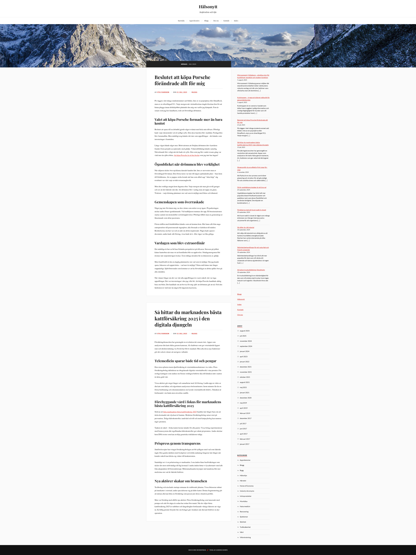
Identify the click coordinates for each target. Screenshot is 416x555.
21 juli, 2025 (182, 92)
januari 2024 (244, 351)
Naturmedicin (245, 506)
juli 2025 (243, 336)
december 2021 (245, 367)
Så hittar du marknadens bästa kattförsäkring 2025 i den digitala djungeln (188, 318)
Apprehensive (194, 20)
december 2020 (245, 398)
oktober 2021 (245, 377)
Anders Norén (222, 550)
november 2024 (246, 341)
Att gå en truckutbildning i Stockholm (251, 270)
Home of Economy (247, 486)
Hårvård (243, 481)
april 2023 (243, 356)
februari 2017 (245, 439)
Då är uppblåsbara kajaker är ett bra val (251, 187)
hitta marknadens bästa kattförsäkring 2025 (180, 411)
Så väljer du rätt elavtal (245, 227)
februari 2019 (245, 413)
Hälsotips (243, 475)
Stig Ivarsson (163, 92)
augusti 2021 (245, 382)
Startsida (181, 20)
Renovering (244, 512)
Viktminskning (245, 537)
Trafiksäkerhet (245, 527)
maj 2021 (243, 387)
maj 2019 (243, 403)
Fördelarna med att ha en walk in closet (251, 210)
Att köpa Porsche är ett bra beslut (186, 155)
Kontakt (226, 20)
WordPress (201, 550)
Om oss (216, 20)
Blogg (206, 20)
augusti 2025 (245, 331)
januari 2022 (244, 362)
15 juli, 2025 (182, 333)
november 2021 (246, 372)
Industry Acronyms (247, 491)
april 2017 (243, 434)
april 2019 (243, 408)
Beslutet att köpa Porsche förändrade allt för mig (182, 80)
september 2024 (246, 346)
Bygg (242, 470)
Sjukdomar (244, 517)
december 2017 (245, 418)
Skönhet (243, 522)
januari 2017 (244, 444)
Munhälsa (243, 501)
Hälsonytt (208, 6)
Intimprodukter (245, 496)
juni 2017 (243, 429)
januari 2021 (244, 392)
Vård (241, 532)
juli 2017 (243, 423)
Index (236, 20)
